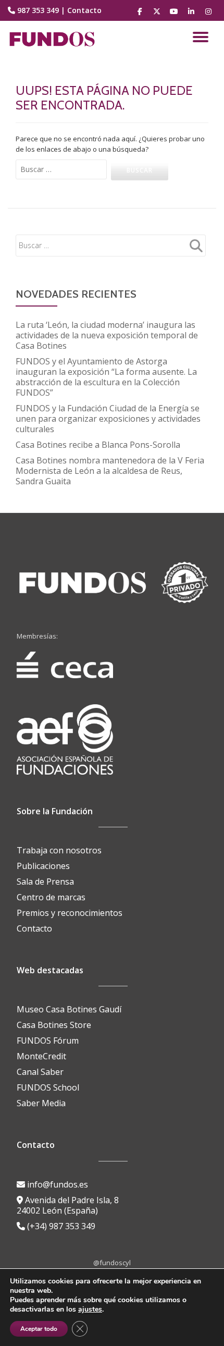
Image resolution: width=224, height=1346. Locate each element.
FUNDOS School (48, 1087)
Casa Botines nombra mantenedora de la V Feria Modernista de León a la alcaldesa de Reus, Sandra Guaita (110, 471)
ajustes (90, 1309)
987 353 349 (38, 10)
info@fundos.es (56, 1184)
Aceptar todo (38, 1329)
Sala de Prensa (45, 881)
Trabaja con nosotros (59, 850)
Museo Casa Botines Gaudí (69, 1009)
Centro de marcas (51, 897)
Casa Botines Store (54, 1025)
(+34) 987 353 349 (60, 1226)
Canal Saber (40, 1072)
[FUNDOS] (54, 39)
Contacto (84, 10)
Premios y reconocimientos (69, 913)
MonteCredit (41, 1056)
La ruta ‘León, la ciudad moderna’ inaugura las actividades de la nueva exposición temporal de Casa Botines (107, 335)
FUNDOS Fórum (48, 1040)
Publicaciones (43, 866)
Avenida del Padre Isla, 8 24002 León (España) (68, 1205)
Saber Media (41, 1103)
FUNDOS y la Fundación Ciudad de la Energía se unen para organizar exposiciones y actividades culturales (108, 418)
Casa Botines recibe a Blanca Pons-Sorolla (98, 444)
